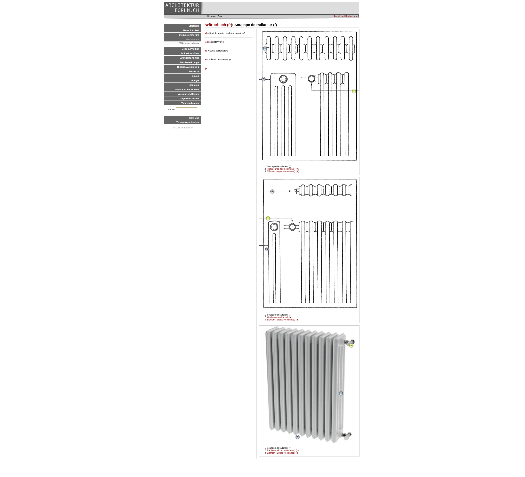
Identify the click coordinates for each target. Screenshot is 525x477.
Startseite (194, 26)
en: (207, 42)
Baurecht (194, 71)
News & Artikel (191, 30)
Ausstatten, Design (188, 94)
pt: (206, 68)
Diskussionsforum (189, 35)
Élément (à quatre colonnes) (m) (283, 171)
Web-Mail (194, 118)
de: (207, 33)
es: (207, 59)
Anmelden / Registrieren (345, 16)
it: (206, 50)
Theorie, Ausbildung (188, 67)
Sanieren (194, 85)
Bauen (195, 76)
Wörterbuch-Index (189, 43)
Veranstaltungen (190, 103)
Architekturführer (189, 58)
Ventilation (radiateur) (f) (279, 317)
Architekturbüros (189, 53)
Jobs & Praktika (190, 49)
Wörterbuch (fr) (218, 25)
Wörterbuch (192, 39)
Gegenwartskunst (189, 98)
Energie (195, 80)
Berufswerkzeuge (189, 62)
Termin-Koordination (187, 122)
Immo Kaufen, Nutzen (187, 89)
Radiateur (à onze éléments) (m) (283, 169)
